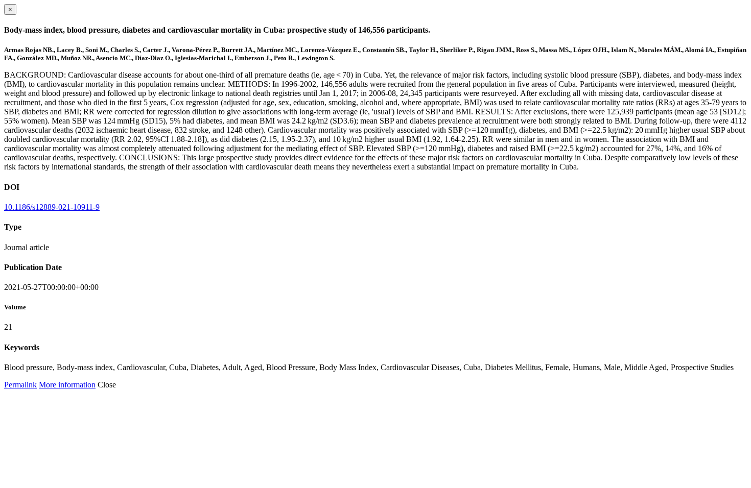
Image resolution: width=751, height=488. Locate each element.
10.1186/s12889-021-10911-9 (52, 207)
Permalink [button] (20, 384)
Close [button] (107, 384)
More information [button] (67, 384)
